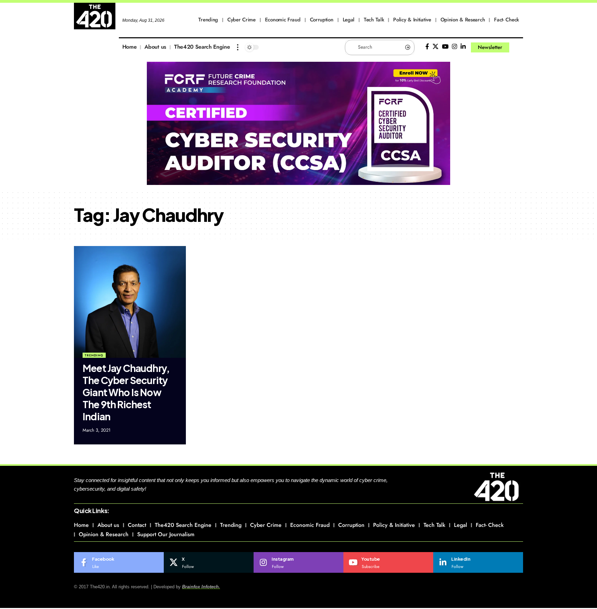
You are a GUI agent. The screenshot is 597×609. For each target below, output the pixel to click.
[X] (435, 47)
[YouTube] (445, 47)
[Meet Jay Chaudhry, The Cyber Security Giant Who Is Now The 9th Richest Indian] (130, 302)
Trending (94, 355)
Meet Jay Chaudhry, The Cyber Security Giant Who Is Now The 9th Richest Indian (126, 392)
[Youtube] (388, 562)
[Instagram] (454, 47)
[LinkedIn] (463, 47)
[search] (517, 47)
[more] (238, 47)
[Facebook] (427, 47)
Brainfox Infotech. (201, 586)
